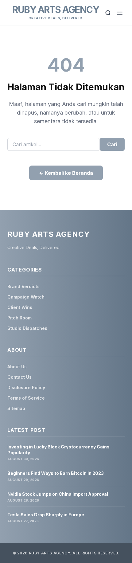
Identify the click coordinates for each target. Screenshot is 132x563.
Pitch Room (19, 317)
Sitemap (16, 408)
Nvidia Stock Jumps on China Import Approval (57, 494)
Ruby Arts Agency (55, 9)
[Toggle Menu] (120, 13)
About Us (17, 366)
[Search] (108, 13)
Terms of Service (26, 398)
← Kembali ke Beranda (66, 173)
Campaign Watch (26, 296)
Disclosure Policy (26, 387)
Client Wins (19, 307)
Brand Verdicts (23, 286)
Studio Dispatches (27, 328)
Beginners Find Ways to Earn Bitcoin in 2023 (55, 473)
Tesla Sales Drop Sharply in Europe (45, 514)
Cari (112, 144)
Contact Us (19, 377)
